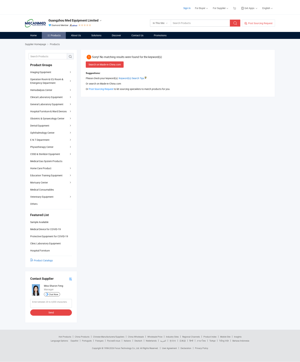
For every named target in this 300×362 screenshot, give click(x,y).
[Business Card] (70, 278)
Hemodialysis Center (41, 90)
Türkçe (212, 340)
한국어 (173, 340)
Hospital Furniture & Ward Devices (48, 111)
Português (87, 340)
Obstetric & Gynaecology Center (47, 118)
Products (56, 35)
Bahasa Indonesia (240, 340)
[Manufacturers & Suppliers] (47, 7)
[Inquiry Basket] (235, 8)
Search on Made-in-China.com (105, 64)
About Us (76, 35)
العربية (163, 340)
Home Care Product (40, 168)
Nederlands (151, 340)
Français (99, 340)
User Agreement (169, 348)
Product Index (209, 336)
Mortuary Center (39, 182)
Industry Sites (172, 336)
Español (74, 340)
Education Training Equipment (46, 175)
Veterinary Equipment (41, 196)
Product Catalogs (43, 260)
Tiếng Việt (224, 340)
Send (51, 312)
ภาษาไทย (201, 340)
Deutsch (138, 340)
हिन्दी (191, 340)
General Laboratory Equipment (46, 104)
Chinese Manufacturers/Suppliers (108, 336)
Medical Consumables (42, 189)
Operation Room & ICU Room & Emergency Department (46, 81)
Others (34, 203)
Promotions (160, 35)
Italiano (127, 340)
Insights (237, 336)
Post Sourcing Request (260, 23)
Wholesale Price (154, 336)
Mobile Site (225, 336)
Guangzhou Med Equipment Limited (73, 20)
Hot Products (65, 336)
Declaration (186, 348)
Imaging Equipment (40, 72)
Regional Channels (191, 336)
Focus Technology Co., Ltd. (127, 348)
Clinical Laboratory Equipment (46, 97)
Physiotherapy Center (41, 147)
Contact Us (137, 35)
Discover (116, 35)
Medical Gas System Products (46, 161)
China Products (82, 336)
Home (33, 35)
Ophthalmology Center (42, 132)
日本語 (183, 340)
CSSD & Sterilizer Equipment (45, 154)
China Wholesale (136, 336)
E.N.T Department (39, 139)
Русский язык (113, 340)
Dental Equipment (39, 125)
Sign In (187, 8)
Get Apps (249, 8)
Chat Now (53, 294)
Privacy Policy (201, 348)
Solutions (96, 35)
